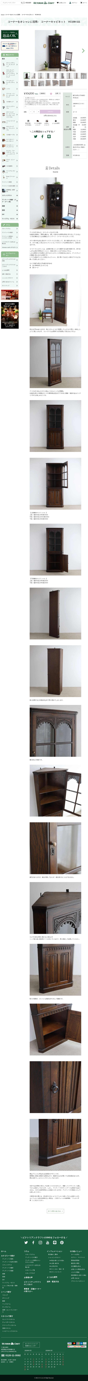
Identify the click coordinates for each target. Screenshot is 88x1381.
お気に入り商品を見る (78, 1269)
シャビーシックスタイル (9, 1331)
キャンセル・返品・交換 (58, 1269)
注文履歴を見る (76, 1266)
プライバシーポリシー (78, 1281)
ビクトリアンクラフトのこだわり (32, 1283)
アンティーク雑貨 (7, 1270)
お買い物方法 (55, 1263)
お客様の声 (28, 1277)
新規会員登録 (75, 1260)
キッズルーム (6, 1307)
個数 (25, 112)
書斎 (3, 1301)
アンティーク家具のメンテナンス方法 (32, 1261)
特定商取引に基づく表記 (78, 1275)
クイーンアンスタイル (9, 1325)
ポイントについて (56, 1272)
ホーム (3, 1251)
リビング (5, 1295)
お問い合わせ (75, 1278)
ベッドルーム (6, 1304)
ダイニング (5, 1298)
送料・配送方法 (53, 1282)
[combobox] (12, 2)
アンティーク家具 (7, 1259)
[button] (83, 50)
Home (2, 14)
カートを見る (75, 1254)
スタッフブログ (30, 1273)
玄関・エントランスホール (9, 1311)
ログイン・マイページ (78, 1257)
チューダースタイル (8, 1322)
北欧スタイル (6, 1328)
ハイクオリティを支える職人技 (32, 1266)
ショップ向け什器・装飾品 (9, 1286)
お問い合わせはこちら (50, 115)
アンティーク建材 (7, 1268)
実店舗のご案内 (53, 1254)
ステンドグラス (7, 1265)
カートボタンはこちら (54, 1211)
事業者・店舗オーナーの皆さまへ (32, 1290)
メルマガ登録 (75, 1272)
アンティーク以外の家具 (9, 1262)
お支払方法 (54, 1266)
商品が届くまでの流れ (57, 1260)
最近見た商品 (75, 1263)
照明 (3, 1276)
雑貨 (3, 1273)
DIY (3, 1279)
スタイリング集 (30, 1270)
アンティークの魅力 (31, 1257)
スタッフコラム (30, 1254)
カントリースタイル (8, 1319)
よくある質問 (52, 1277)
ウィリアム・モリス (8, 1282)
